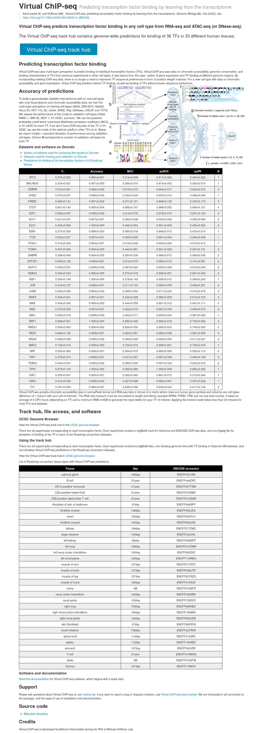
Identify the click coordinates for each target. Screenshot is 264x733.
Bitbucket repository (36, 714)
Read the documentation (34, 679)
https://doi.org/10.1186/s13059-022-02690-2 (50, 17)
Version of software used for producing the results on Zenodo (61, 153)
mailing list (89, 694)
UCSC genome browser (84, 425)
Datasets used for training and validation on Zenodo (55, 156)
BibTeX (84, 17)
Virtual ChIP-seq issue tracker (179, 694)
